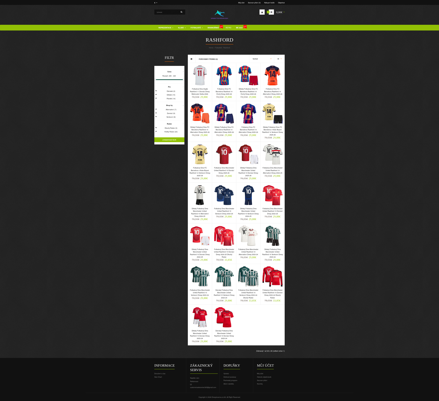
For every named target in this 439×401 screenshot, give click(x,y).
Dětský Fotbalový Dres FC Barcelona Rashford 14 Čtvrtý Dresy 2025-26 (248, 91)
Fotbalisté (218, 47)
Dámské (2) (171, 91)
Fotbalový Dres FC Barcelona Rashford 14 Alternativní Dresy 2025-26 (272, 91)
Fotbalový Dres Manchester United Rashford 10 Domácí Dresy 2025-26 (224, 170)
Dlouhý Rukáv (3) (171, 128)
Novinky (260, 384)
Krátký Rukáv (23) (171, 132)
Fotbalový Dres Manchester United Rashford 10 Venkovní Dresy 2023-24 (200, 292)
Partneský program (230, 380)
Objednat (281, 2)
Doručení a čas (159, 373)
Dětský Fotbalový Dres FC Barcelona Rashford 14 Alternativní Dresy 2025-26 (200, 129)
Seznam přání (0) (254, 2)
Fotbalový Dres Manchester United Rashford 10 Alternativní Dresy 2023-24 (248, 252)
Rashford (226, 47)
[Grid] (191, 59)
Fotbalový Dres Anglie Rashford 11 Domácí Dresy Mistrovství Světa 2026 (200, 91)
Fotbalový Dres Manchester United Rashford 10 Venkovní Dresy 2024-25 (224, 211)
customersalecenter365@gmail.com (203, 387)
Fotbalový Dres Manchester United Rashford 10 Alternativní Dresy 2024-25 (273, 170)
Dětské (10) (171, 95)
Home (211, 47)
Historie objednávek (264, 377)
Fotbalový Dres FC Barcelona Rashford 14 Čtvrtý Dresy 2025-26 (224, 91)
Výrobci (226, 373)
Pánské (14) (171, 98)
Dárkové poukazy (230, 377)
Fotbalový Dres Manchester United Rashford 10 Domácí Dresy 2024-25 (272, 211)
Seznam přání (262, 380)
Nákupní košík (269, 2)
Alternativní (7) (171, 109)
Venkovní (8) (171, 117)
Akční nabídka (229, 384)
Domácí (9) (171, 113)
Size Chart (158, 377)
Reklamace (194, 381)
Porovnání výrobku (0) (208, 59)
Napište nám (194, 378)
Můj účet (241, 2)
